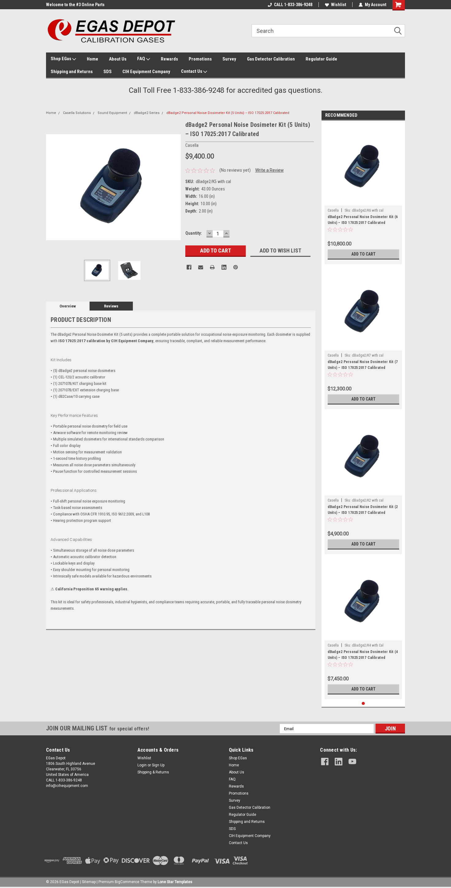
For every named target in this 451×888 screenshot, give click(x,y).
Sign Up (158, 765)
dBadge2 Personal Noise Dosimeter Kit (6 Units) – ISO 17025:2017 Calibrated (363, 220)
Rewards (169, 59)
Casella (333, 210)
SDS (107, 71)
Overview (68, 306)
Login (142, 765)
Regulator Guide (321, 59)
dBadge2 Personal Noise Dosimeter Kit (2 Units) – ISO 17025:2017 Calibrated (363, 510)
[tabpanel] (363, 194)
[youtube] (352, 761)
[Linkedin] (224, 267)
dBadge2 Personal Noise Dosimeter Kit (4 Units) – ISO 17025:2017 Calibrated (363, 655)
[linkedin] (338, 761)
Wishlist (338, 4)
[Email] (200, 267)
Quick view (363, 200)
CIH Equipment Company (146, 71)
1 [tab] (363, 703)
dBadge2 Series (147, 113)
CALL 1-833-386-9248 (293, 4)
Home (92, 59)
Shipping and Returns (72, 71)
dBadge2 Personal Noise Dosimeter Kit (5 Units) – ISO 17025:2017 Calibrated (227, 113)
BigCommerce (127, 882)
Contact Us (192, 71)
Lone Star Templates (175, 882)
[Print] (212, 267)
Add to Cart (363, 254)
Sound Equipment (112, 113)
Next (174, 187)
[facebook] (325, 761)
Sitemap (89, 882)
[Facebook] (189, 267)
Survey (229, 59)
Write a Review (269, 170)
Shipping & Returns (153, 772)
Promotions (200, 59)
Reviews (111, 306)
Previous (52, 187)
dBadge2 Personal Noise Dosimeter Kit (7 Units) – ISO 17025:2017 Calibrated (363, 365)
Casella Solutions (77, 113)
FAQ (141, 58)
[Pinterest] (235, 267)
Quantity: (193, 233)
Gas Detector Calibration (271, 59)
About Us (117, 59)
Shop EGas (61, 58)
